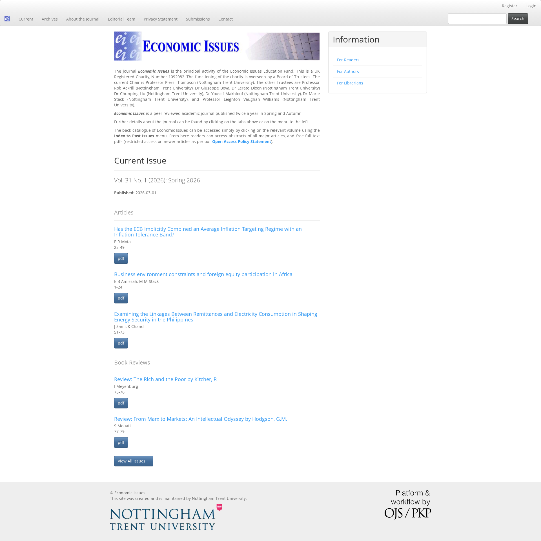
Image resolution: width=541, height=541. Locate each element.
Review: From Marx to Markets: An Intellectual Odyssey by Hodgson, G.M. (200, 418)
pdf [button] (121, 258)
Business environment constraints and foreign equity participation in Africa (203, 274)
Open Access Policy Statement (241, 141)
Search (517, 18)
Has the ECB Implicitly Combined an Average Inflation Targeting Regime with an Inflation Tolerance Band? (208, 231)
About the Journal (82, 19)
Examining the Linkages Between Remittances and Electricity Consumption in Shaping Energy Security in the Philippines (215, 316)
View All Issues (132, 461)
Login (531, 5)
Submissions (198, 19)
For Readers (348, 59)
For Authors (348, 71)
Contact (225, 19)
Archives (50, 19)
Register (509, 5)
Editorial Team (121, 19)
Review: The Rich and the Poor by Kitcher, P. (166, 379)
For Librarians (350, 83)
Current (26, 19)
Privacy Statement (161, 19)
